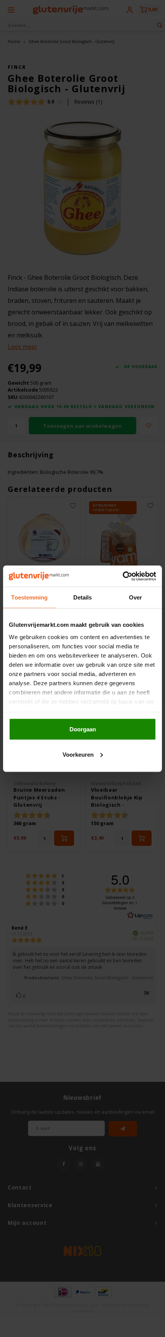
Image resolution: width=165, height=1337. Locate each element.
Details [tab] (82, 597)
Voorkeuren (78, 754)
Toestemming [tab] (29, 597)
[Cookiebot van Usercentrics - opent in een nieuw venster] (122, 576)
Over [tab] (135, 597)
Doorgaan (82, 729)
